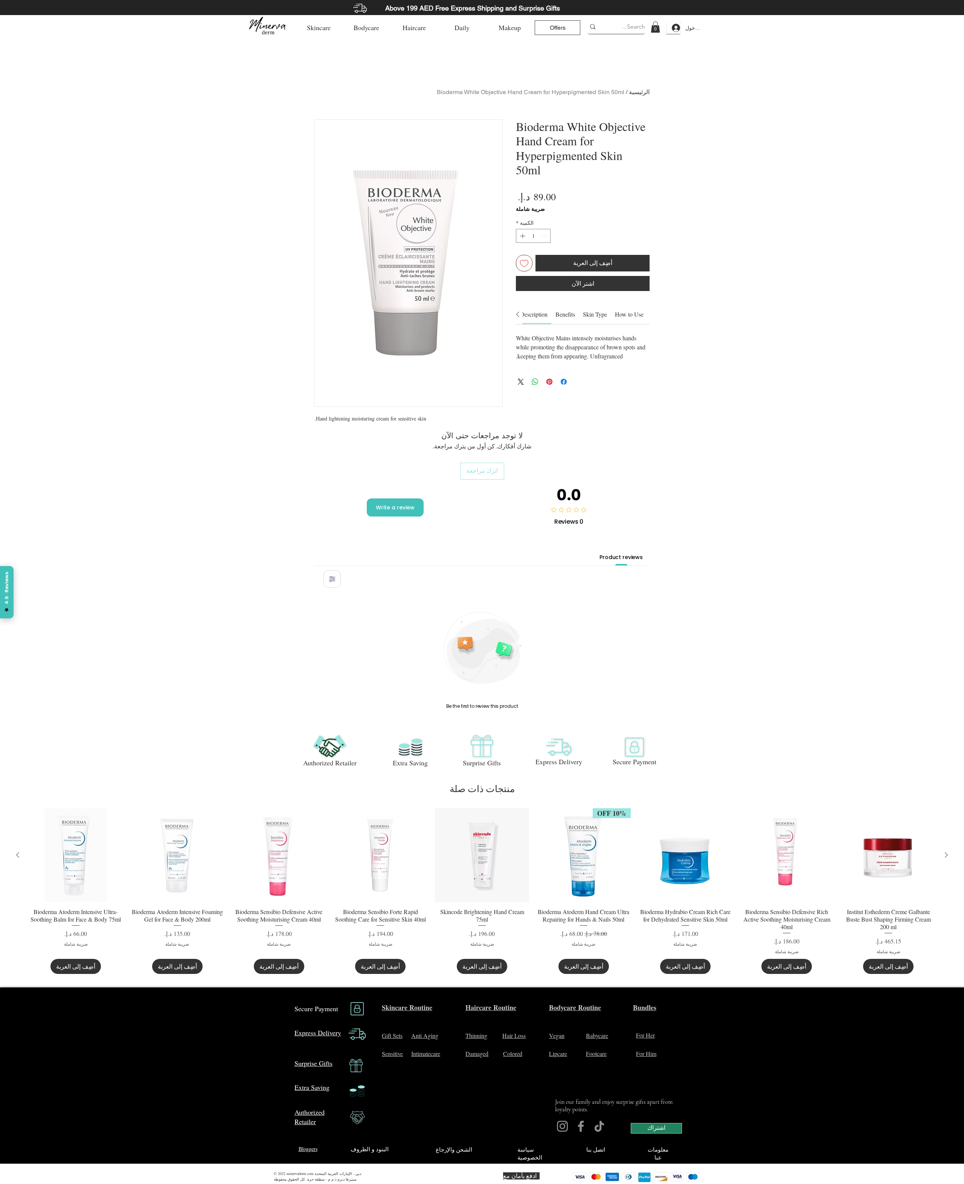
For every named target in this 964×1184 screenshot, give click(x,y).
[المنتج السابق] (946, 854)
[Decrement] (544, 235)
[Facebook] (581, 1126)
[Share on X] (520, 377)
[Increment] (521, 235)
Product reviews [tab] (621, 557)
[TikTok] (599, 1126)
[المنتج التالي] (17, 854)
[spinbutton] (533, 235)
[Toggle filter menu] (332, 579)
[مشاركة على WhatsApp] (535, 377)
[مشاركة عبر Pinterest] (549, 377)
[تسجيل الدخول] (673, 27)
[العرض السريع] (888, 855)
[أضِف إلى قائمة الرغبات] (524, 263)
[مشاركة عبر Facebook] (563, 377)
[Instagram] (562, 1126)
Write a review (395, 507)
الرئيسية (639, 92)
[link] (655, 27)
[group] (482, 891)
